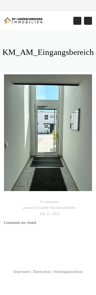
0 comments (50, 202)
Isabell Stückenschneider (57, 208)
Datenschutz (42, 272)
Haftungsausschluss (68, 272)
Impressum (21, 272)
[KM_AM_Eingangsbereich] (48, 135)
